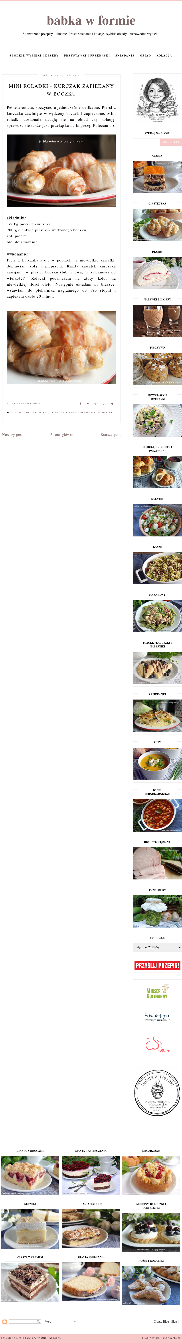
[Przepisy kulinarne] (157, 999)
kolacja (164, 55)
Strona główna (62, 434)
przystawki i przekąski (87, 55)
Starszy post (111, 434)
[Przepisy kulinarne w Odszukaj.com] (157, 1021)
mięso (44, 412)
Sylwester (105, 412)
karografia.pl (171, 1338)
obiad (145, 55)
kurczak (31, 412)
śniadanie (125, 55)
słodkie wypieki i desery (34, 55)
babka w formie (91, 19)
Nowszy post (12, 434)
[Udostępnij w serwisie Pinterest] (112, 404)
